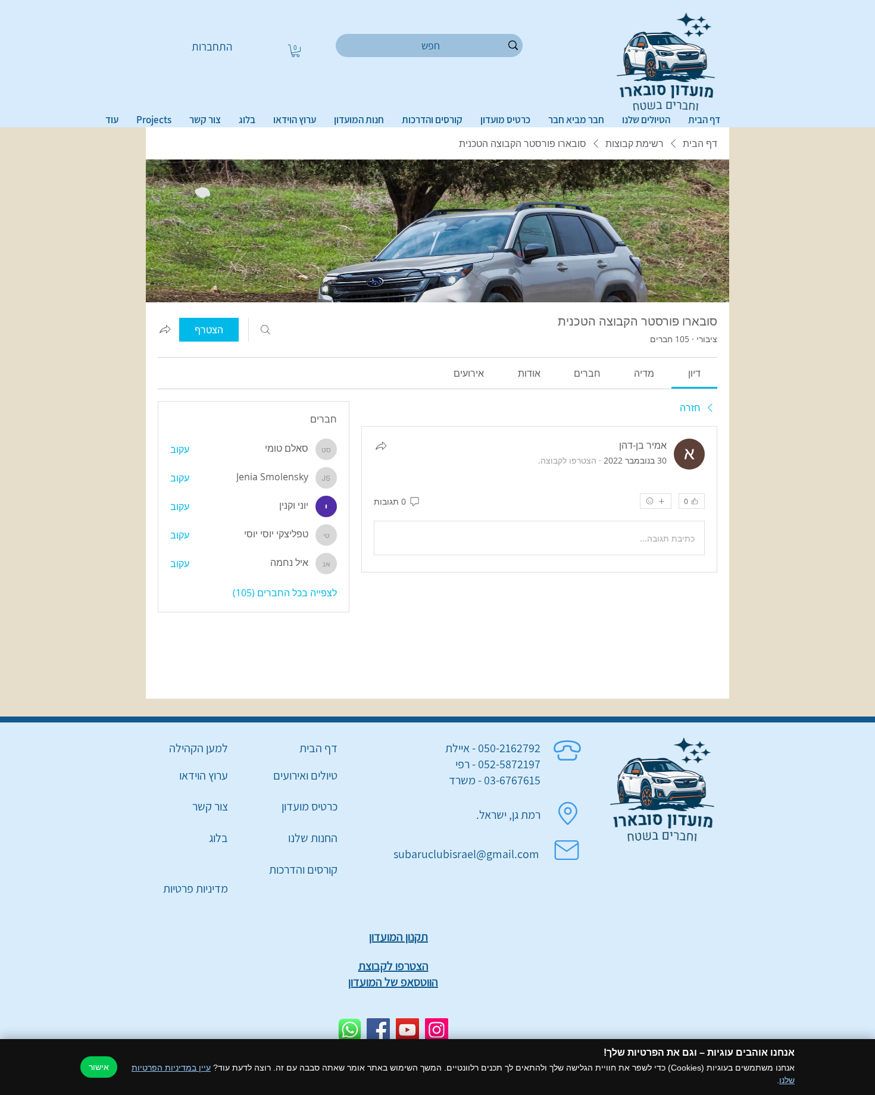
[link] (694, 373)
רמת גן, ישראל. (508, 814)
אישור (99, 1067)
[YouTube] (407, 1029)
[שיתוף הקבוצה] (165, 329)
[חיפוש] (265, 330)
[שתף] (381, 446)
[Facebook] (378, 1029)
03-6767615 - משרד (494, 780)
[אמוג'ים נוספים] (655, 501)
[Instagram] (436, 1029)
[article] (539, 499)
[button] (295, 51)
